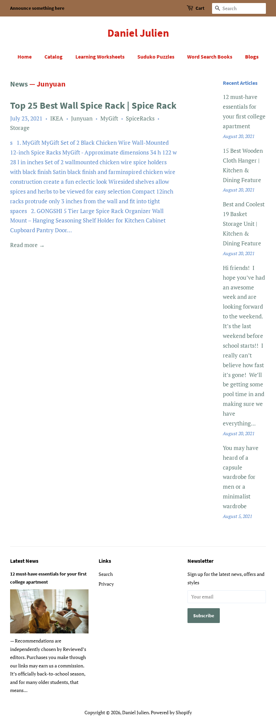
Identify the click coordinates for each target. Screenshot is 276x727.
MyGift (109, 118)
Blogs (251, 56)
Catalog (53, 56)
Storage (20, 128)
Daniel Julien (138, 33)
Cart (200, 8)
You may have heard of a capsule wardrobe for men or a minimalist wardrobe (240, 477)
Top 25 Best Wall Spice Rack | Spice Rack (93, 105)
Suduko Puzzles (155, 56)
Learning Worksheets (100, 56)
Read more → (27, 245)
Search (106, 574)
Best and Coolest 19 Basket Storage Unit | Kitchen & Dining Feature (244, 223)
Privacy (106, 584)
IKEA (56, 118)
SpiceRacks (140, 118)
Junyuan (82, 118)
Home (25, 56)
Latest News (24, 560)
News (19, 84)
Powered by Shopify (171, 712)
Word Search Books (209, 56)
